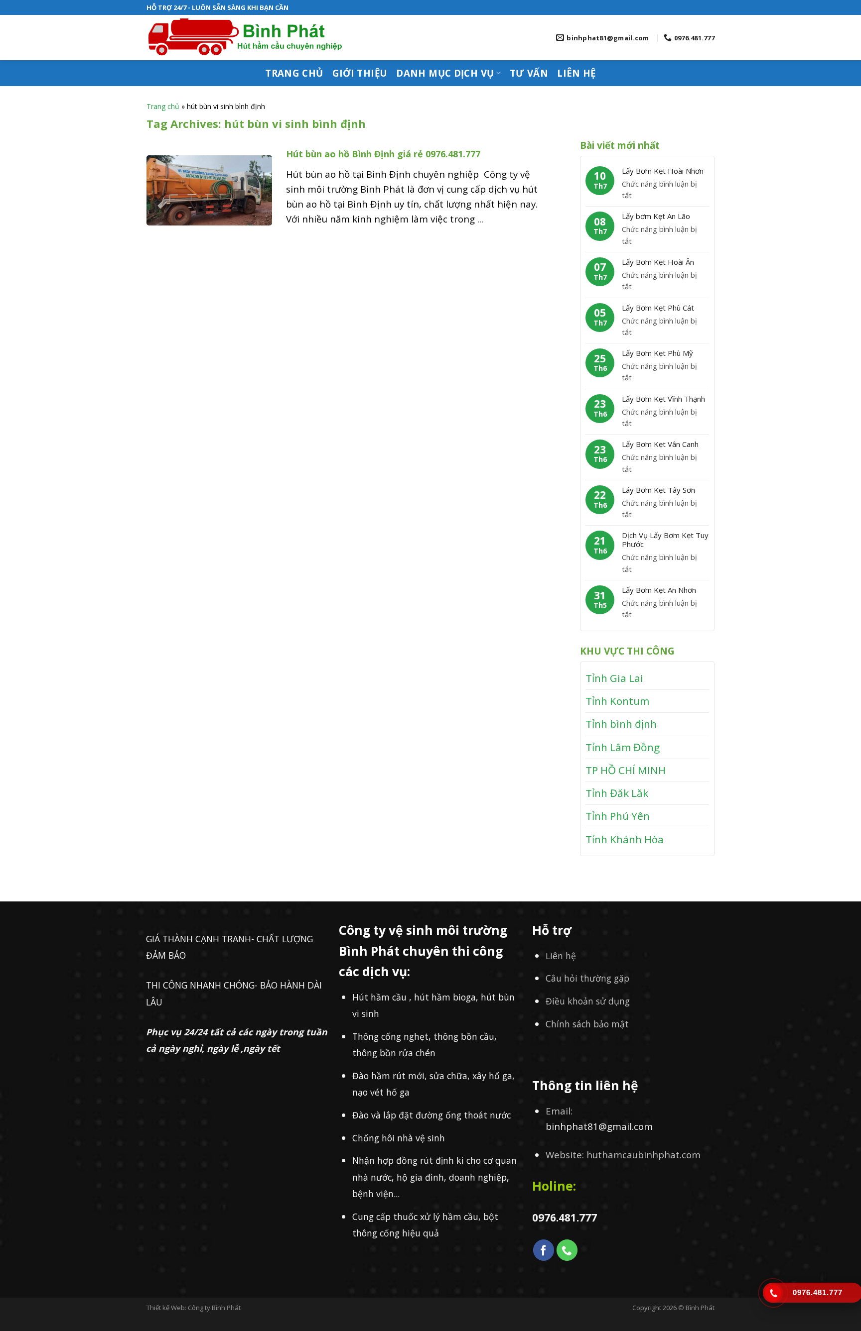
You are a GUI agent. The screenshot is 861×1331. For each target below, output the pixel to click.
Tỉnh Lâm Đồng (622, 747)
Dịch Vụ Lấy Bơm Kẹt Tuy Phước (665, 540)
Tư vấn (529, 73)
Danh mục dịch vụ (445, 73)
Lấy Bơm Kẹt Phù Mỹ (657, 352)
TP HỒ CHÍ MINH (625, 770)
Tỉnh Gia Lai (614, 678)
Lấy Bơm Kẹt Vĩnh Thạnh (663, 398)
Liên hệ (576, 73)
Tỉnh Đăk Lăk (616, 793)
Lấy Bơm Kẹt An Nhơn (659, 589)
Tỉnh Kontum (617, 701)
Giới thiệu (360, 73)
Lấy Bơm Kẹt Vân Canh (660, 444)
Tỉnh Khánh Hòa (624, 839)
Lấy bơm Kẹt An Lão (656, 216)
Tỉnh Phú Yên (617, 816)
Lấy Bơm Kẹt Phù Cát (658, 307)
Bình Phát (700, 1307)
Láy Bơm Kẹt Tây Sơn (658, 489)
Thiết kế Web (165, 1307)
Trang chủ (294, 73)
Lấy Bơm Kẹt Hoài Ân (658, 261)
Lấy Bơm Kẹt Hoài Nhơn (663, 170)
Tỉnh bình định (621, 724)
